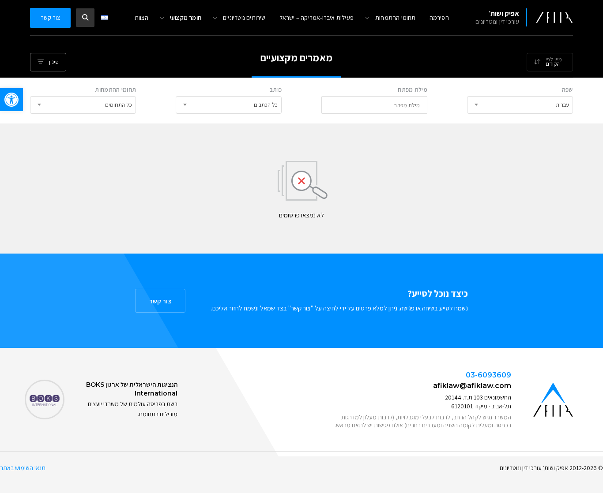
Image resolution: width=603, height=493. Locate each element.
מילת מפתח (412, 89)
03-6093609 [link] (488, 375)
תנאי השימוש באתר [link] (22, 468)
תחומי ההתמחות (115, 89)
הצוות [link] (141, 18)
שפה (567, 89)
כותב (275, 89)
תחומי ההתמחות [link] (395, 18)
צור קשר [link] (50, 18)
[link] (11, 99)
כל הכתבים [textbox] (266, 104)
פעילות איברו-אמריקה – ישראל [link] (316, 18)
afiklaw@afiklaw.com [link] (472, 385)
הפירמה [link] (439, 18)
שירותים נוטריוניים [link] (244, 18)
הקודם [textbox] (553, 63)
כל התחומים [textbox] (118, 104)
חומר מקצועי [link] (185, 18)
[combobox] (550, 62)
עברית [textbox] (562, 104)
